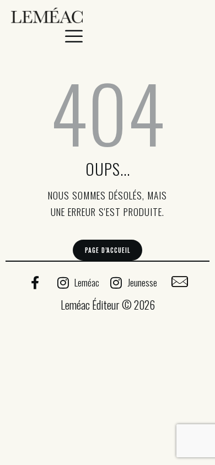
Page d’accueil (107, 250)
